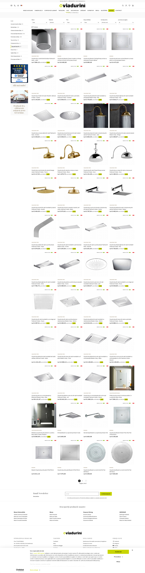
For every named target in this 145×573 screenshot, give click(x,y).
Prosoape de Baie (16, 59)
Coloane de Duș (16, 43)
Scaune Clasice (87, 514)
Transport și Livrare (87, 543)
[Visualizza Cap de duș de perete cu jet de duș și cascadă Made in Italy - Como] (78, 255)
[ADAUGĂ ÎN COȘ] (52, 32)
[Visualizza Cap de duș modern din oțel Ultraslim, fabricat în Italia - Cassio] (52, 69)
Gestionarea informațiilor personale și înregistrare (94, 541)
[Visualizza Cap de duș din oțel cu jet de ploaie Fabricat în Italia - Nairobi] (104, 218)
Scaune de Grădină (88, 520)
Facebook (116, 541)
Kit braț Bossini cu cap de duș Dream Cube (69, 432)
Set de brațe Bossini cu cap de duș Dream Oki (96, 432)
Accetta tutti (118, 551)
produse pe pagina (122, 19)
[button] (40, 22)
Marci (33, 19)
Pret (67, 19)
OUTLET (111, 10)
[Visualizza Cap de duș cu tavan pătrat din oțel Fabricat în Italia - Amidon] (52, 106)
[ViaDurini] (72, 5)
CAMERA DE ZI (39, 10)
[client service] (15, 5)
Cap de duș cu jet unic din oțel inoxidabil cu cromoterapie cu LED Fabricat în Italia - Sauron (121, 358)
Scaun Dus (14, 49)
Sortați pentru (104, 19)
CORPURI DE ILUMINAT (50, 10)
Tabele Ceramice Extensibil (20, 514)
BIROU (97, 10)
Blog (54, 543)
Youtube (116, 545)
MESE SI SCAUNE (28, 10)
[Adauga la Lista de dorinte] (52, 36)
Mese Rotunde (53, 514)
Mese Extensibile (19, 512)
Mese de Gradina (54, 520)
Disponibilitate (87, 19)
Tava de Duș (15, 40)
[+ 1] (85, 481)
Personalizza (117, 556)
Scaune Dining (88, 512)
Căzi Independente (16, 56)
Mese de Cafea (53, 516)
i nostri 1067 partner (39, 553)
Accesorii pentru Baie (17, 24)
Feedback (55, 541)
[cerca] (123, 5)
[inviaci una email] (11, 5)
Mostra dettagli (34, 570)
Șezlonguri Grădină (124, 514)
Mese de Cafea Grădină (125, 520)
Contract (118, 10)
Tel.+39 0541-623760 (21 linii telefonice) (23, 543)
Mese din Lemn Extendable (20, 516)
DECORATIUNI (75, 10)
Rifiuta (118, 561)
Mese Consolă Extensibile (20, 520)
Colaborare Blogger (58, 545)
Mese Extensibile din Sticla (20, 518)
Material (51, 19)
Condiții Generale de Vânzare (90, 545)
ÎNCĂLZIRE (62, 10)
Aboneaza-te (106, 493)
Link (105, 498)
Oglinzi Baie (14, 53)
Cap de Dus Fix (16, 46)
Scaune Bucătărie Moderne (90, 516)
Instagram (116, 543)
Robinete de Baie (16, 36)
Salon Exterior (122, 516)
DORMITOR (90, 10)
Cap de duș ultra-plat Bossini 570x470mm (69, 470)
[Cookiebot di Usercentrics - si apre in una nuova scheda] (20, 570)
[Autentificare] (126, 5)
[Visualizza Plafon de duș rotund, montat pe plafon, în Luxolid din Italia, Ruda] (130, 369)
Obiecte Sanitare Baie (17, 30)
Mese (51, 512)
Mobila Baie (15, 27)
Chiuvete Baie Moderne (18, 33)
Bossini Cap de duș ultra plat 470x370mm (43, 470)
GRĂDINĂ (83, 10)
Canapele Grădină (123, 518)
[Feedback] (18, 5)
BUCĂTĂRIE (104, 10)
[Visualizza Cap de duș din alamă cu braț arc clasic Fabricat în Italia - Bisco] (78, 144)
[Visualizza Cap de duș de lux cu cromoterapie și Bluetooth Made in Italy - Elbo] (52, 369)
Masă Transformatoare (55, 518)
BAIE (67, 10)
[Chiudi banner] (132, 550)
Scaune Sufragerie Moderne (90, 518)
